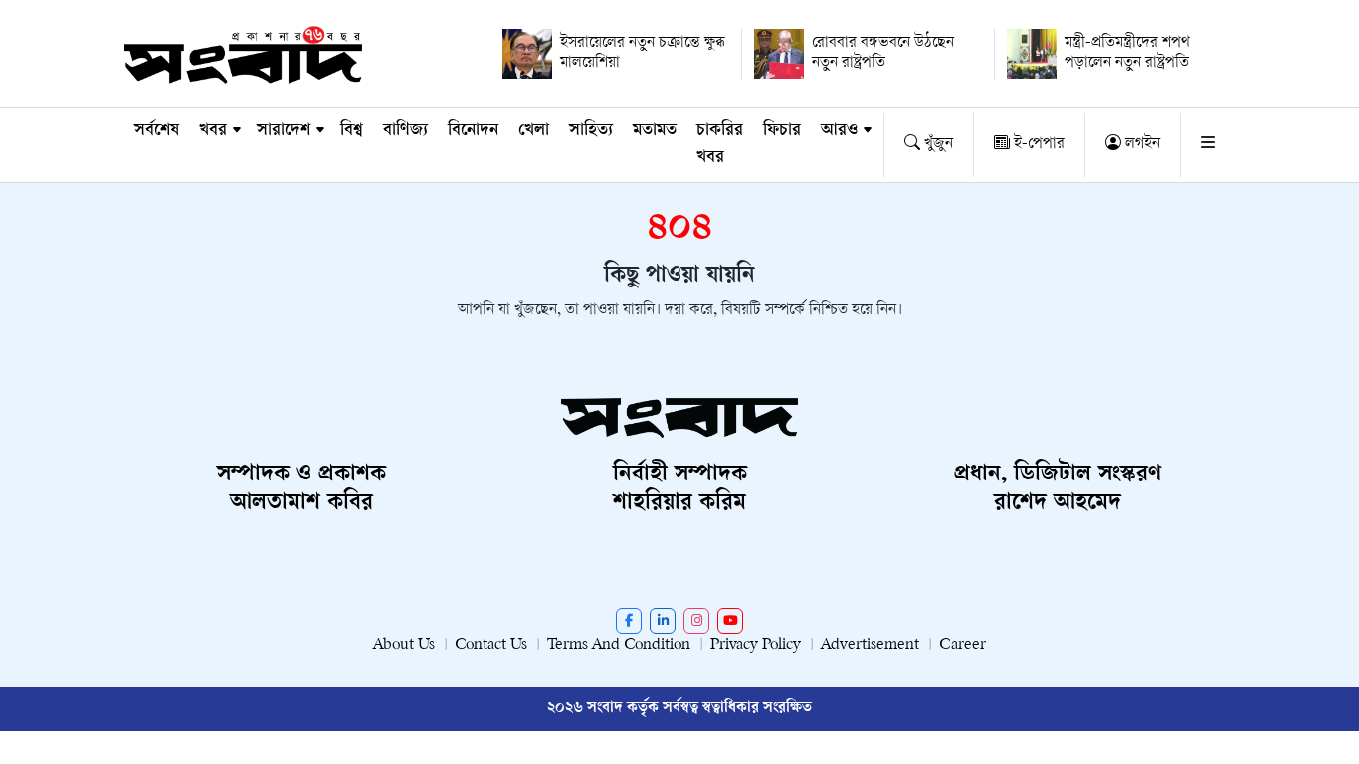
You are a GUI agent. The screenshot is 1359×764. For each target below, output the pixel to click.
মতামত (655, 131)
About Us (404, 645)
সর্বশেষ (156, 131)
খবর (213, 131)
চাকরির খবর (719, 144)
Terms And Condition (618, 645)
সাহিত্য (591, 131)
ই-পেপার (1037, 144)
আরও (839, 131)
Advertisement (870, 645)
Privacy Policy (755, 645)
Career (962, 645)
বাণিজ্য (405, 131)
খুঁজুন (936, 144)
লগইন (1140, 144)
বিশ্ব (351, 131)
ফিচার (782, 131)
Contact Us (491, 645)
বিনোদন (473, 131)
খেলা (533, 131)
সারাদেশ (283, 131)
